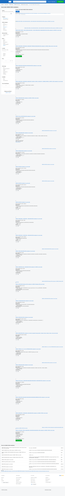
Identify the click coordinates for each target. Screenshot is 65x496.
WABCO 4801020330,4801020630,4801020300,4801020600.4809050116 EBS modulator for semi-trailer (33, 397)
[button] (16, 37)
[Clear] (13, 12)
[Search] (13, 1)
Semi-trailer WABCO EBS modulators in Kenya (7, 471)
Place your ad (19, 56)
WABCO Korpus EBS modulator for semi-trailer (8, 461)
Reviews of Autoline (18, 482)
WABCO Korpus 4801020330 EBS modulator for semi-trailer (25, 116)
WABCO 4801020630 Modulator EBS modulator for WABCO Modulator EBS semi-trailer (30, 284)
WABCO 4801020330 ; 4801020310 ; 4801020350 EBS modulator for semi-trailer (29, 218)
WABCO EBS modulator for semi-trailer (7, 466)
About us (2, 477)
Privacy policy (18, 479)
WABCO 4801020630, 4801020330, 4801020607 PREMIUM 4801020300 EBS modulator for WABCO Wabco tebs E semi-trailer (36, 46)
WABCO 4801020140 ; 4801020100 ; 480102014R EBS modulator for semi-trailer (29, 235)
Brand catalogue (18, 483)
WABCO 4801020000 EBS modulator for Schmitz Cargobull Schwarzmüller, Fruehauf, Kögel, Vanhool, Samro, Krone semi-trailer (37, 333)
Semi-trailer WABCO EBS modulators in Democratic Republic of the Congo (38, 471)
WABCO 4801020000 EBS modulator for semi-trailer (24, 132)
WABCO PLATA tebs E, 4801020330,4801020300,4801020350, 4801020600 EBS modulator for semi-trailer (33, 380)
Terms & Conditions (18, 477)
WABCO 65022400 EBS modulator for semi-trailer (24, 150)
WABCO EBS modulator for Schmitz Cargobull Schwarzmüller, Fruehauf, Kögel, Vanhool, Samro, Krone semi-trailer (14, 448)
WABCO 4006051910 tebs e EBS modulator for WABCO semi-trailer (11, 450)
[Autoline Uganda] (4, 1)
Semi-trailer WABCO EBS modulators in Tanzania (21, 471)
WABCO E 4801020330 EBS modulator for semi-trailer (25, 300)
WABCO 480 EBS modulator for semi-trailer (23, 166)
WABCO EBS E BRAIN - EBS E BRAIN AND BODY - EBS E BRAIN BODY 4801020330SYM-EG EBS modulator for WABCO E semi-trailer (38, 30)
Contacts (2, 480)
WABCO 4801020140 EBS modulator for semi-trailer (24, 317)
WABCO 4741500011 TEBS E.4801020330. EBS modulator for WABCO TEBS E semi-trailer (14, 452)
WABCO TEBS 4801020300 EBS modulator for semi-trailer (25, 251)
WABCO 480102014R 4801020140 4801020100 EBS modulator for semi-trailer (28, 65)
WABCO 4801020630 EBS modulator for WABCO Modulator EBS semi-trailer (12, 457)
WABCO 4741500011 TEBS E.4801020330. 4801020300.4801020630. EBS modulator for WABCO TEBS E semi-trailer (35, 430)
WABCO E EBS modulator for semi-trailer (7, 459)
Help (2, 479)
